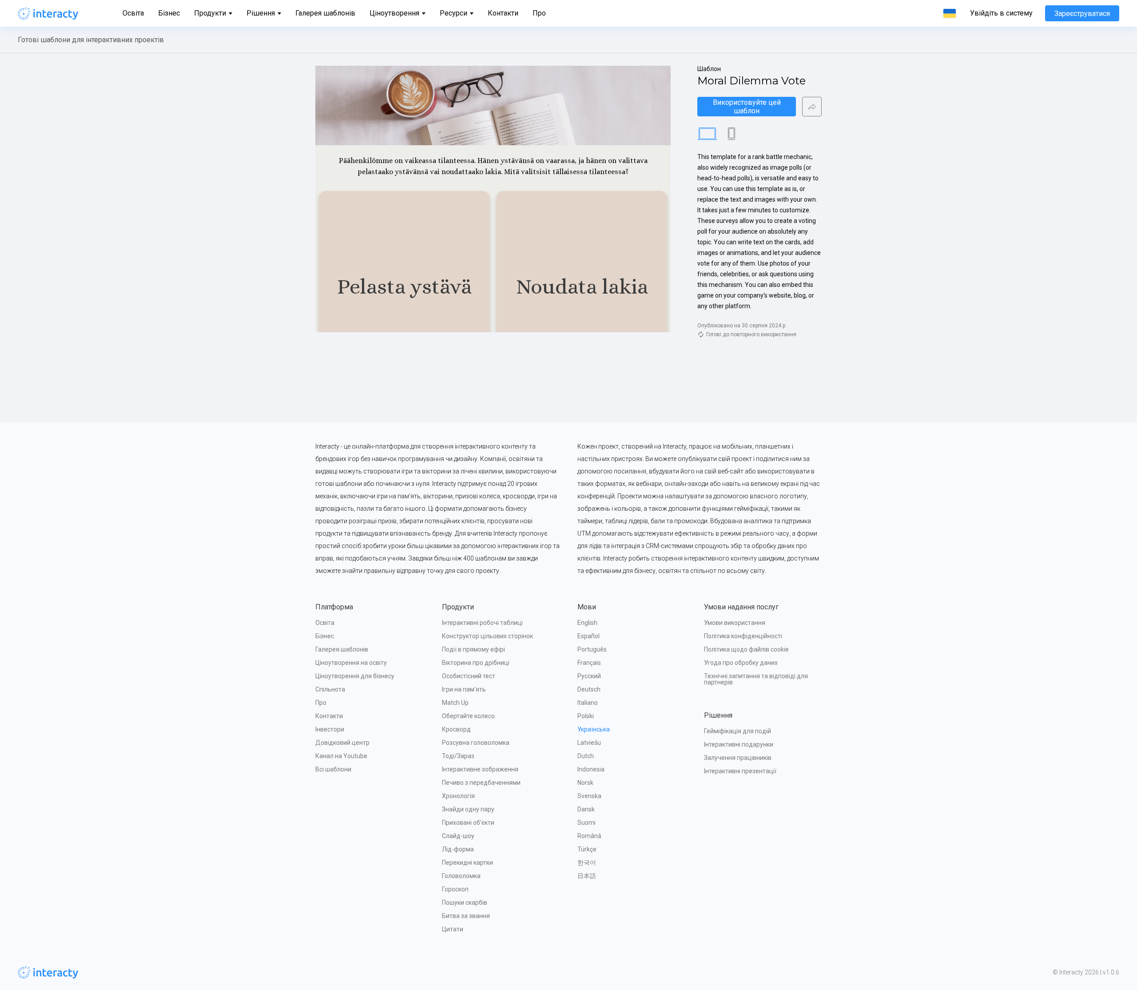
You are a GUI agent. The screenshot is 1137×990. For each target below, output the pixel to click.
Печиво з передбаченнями (481, 782)
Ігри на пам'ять (464, 689)
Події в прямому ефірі (473, 649)
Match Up (455, 702)
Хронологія (458, 795)
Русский (589, 676)
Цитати (452, 929)
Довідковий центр (342, 742)
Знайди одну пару (468, 809)
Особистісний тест (468, 676)
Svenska (589, 795)
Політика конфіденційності (743, 636)
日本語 (586, 875)
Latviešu (589, 742)
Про (539, 13)
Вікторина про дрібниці (475, 662)
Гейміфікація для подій (737, 731)
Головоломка (461, 875)
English (587, 622)
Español (588, 636)
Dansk (586, 809)
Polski (585, 716)
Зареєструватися (1082, 13)
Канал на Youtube (341, 755)
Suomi (586, 822)
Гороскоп (455, 889)
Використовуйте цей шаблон (748, 106)
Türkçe (586, 849)
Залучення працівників (737, 757)
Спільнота (330, 689)
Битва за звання (466, 915)
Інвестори (329, 729)
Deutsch (588, 689)
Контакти (503, 13)
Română (589, 835)
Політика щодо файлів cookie (746, 649)
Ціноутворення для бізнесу (354, 676)
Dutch (585, 755)
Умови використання (734, 622)
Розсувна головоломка (475, 742)
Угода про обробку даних (741, 662)
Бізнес (169, 13)
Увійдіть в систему (1001, 13)
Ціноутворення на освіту (351, 662)
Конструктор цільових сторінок (487, 636)
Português (592, 649)
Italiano (587, 702)
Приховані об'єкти (468, 822)
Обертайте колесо (468, 716)
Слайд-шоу (458, 835)
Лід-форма (458, 849)
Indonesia (590, 769)
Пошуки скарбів (464, 902)
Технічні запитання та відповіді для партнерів (756, 679)
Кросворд (456, 729)
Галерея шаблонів (325, 13)
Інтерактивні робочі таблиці (482, 622)
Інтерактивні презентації (740, 771)
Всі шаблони (333, 769)
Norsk (585, 782)
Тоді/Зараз (458, 755)
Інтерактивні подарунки (738, 744)
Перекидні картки (467, 862)
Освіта (133, 13)
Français (589, 662)
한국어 (586, 862)
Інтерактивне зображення (480, 769)
